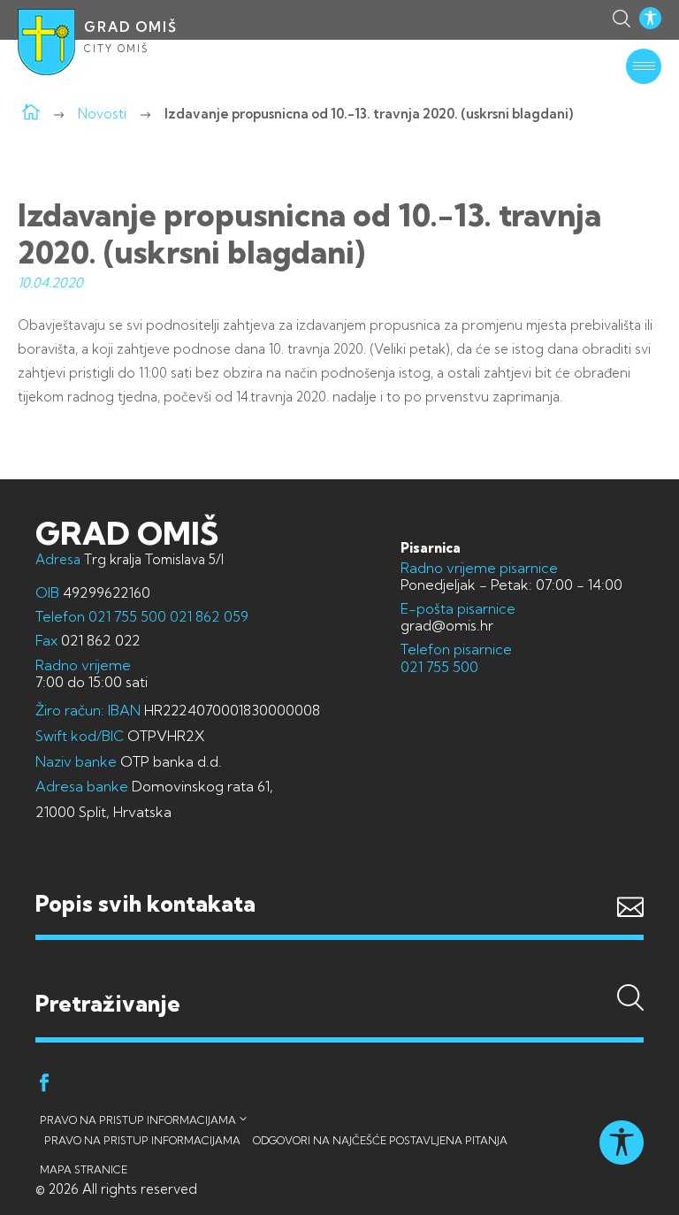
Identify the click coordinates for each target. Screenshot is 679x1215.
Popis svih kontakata (145, 903)
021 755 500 (127, 616)
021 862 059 (207, 616)
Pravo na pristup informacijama (138, 1120)
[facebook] (44, 1085)
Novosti (102, 113)
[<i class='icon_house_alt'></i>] (31, 113)
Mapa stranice (83, 1169)
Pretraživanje (339, 969)
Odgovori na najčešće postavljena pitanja (380, 1140)
